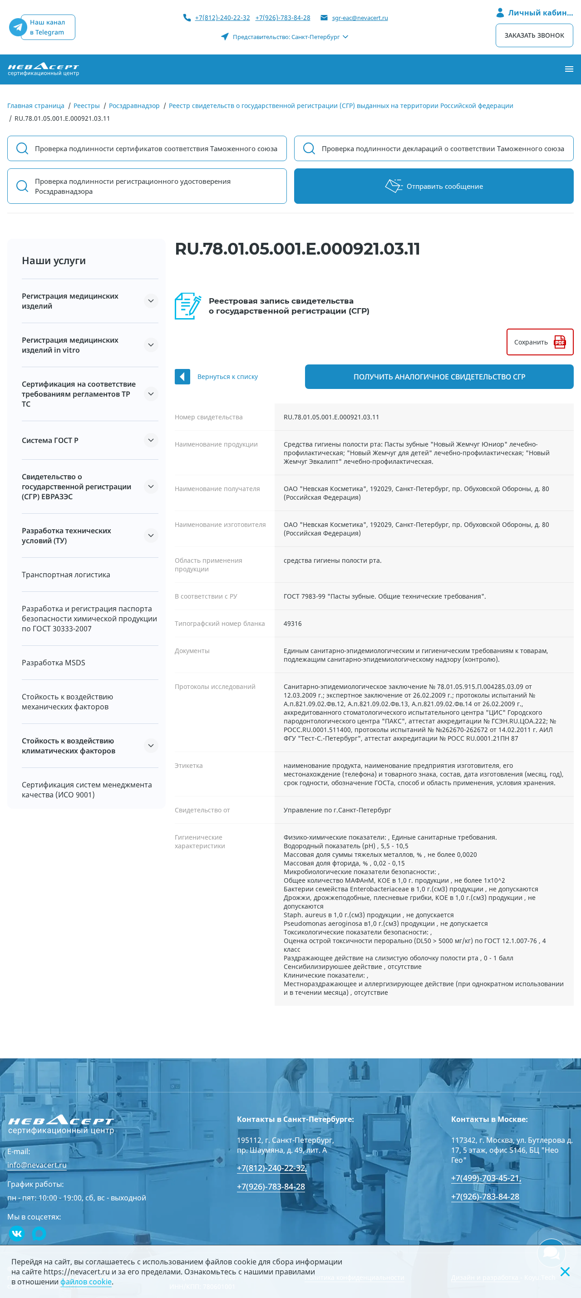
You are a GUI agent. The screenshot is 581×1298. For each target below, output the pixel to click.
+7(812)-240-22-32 (222, 17)
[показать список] (151, 301)
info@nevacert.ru (37, 1165)
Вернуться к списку (227, 376)
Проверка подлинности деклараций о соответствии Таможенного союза (443, 148)
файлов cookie (86, 1282)
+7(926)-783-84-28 (283, 17)
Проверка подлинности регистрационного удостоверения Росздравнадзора (133, 186)
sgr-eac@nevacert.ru (360, 18)
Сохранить (531, 342)
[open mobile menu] (569, 69)
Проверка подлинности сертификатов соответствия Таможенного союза (156, 148)
